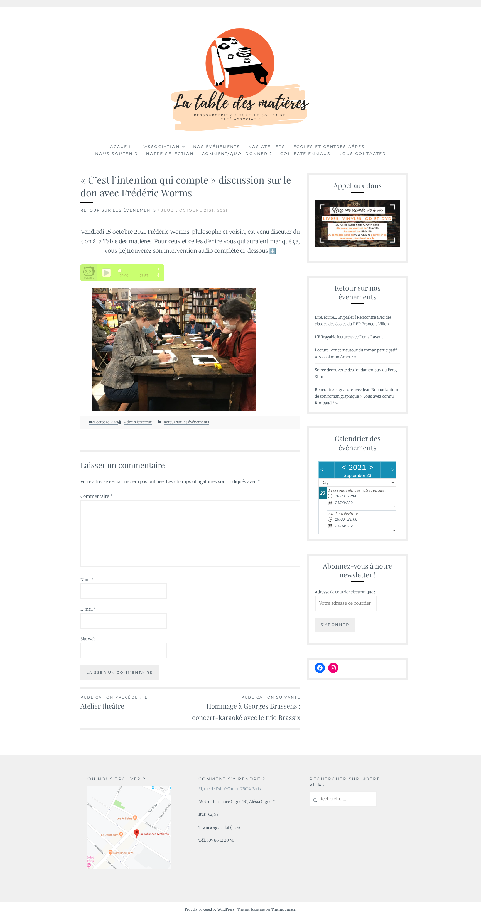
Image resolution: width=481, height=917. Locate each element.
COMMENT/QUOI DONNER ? (237, 153)
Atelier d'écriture (343, 513)
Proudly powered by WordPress (209, 909)
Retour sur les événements (118, 210)
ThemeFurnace (283, 909)
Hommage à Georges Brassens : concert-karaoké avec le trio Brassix (246, 708)
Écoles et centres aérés (329, 146)
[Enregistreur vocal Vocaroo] (190, 349)
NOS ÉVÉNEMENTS (216, 146)
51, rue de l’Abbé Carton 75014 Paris (229, 788)
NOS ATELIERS (266, 146)
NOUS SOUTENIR (116, 153)
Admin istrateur (138, 422)
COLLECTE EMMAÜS (305, 153)
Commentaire (96, 496)
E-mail (88, 609)
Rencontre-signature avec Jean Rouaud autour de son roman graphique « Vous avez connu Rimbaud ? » (357, 396)
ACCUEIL (121, 146)
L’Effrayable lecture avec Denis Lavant (349, 337)
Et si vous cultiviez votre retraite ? (357, 490)
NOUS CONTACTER (362, 153)
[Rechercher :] (343, 799)
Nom (86, 579)
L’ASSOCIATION (160, 146)
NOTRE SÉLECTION (170, 153)
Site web (87, 638)
